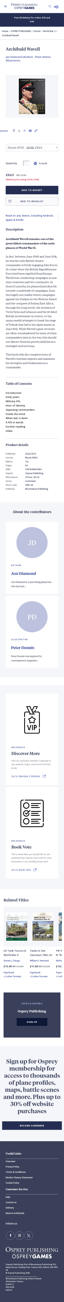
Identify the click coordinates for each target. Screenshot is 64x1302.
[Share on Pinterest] (24, 130)
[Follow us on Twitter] (28, 1235)
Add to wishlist (32, 201)
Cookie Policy (12, 1182)
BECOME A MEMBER (32, 1125)
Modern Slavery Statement (19, 1177)
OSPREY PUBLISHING (21, 31)
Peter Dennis (22, 647)
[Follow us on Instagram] (19, 1235)
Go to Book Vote (21, 869)
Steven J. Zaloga (12, 960)
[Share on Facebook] (13, 130)
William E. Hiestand (39, 960)
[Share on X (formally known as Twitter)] (19, 130)
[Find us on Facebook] (10, 1235)
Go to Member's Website (25, 776)
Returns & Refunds (15, 1213)
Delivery (10, 1207)
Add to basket (32, 190)
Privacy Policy (12, 1166)
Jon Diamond (23, 573)
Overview (10, 1161)
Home (5, 31)
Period (37, 31)
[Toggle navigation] (5, 6)
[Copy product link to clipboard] (35, 130)
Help (8, 1197)
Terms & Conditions (16, 1172)
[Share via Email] (30, 130)
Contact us (11, 1202)
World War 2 (49, 31)
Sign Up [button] (32, 1022)
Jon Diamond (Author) (19, 57)
